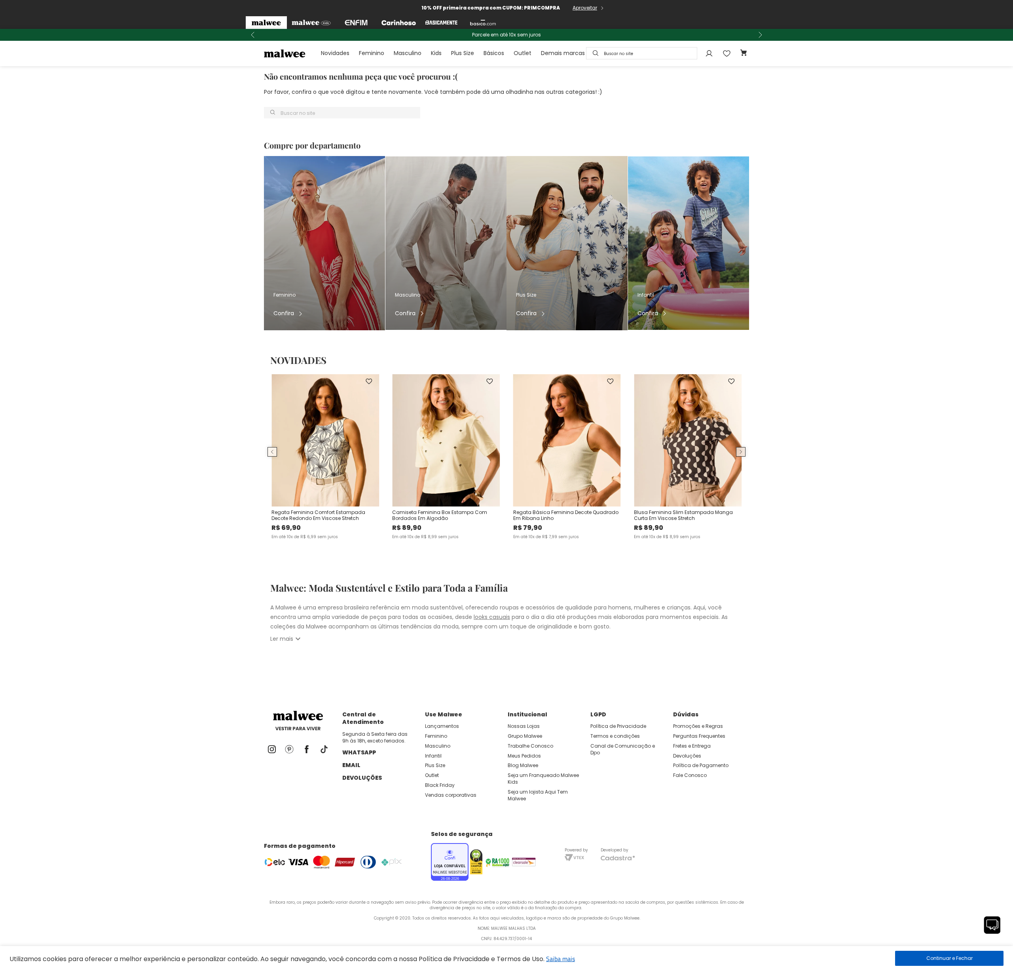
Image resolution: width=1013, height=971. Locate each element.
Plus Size (462, 53)
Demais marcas (563, 53)
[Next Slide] (760, 34)
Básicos (494, 53)
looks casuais (492, 617)
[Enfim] (356, 22)
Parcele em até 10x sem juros (506, 35)
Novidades (335, 53)
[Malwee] (266, 22)
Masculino (407, 53)
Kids (436, 53)
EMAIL (351, 765)
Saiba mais (560, 958)
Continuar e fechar (949, 958)
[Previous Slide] (252, 34)
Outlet (522, 53)
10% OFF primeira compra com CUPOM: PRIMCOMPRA (490, 7)
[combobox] (641, 53)
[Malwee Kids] (311, 22)
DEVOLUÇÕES (362, 778)
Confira (283, 313)
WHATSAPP (359, 752)
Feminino (371, 53)
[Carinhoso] (399, 22)
